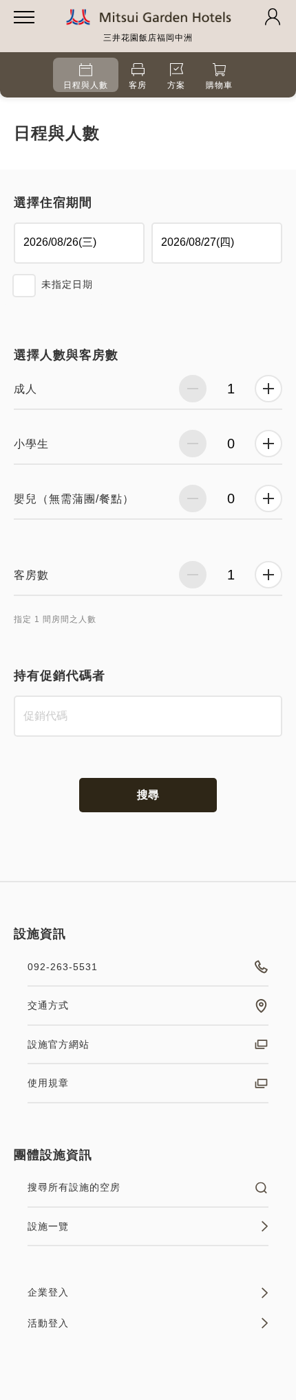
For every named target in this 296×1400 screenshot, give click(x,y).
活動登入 (48, 1323)
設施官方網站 (58, 1044)
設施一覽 (48, 1226)
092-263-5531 (63, 966)
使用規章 (48, 1082)
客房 (138, 85)
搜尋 (148, 795)
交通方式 (48, 1005)
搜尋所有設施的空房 (74, 1187)
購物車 (219, 85)
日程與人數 (85, 85)
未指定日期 (67, 284)
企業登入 (48, 1292)
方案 (176, 85)
